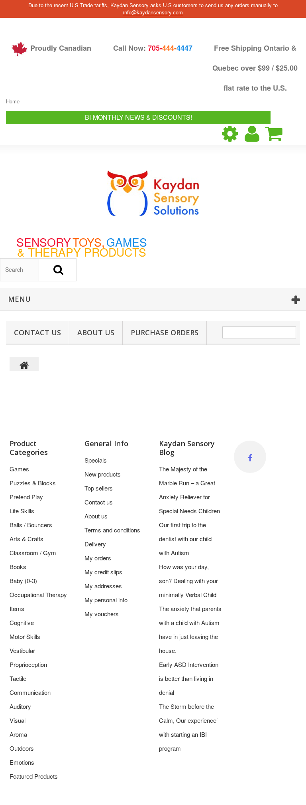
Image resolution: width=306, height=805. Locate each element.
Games (19, 469)
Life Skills (22, 510)
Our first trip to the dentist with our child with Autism (185, 538)
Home (13, 101)
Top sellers (98, 488)
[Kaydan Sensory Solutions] (153, 193)
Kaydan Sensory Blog (187, 448)
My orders (97, 558)
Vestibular (22, 650)
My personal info (106, 599)
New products (102, 474)
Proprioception (28, 664)
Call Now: (152, 48)
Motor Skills (25, 636)
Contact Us (37, 332)
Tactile (18, 678)
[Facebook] (250, 457)
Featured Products (34, 776)
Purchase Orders (164, 332)
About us (95, 332)
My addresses (103, 585)
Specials (95, 460)
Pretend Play (26, 496)
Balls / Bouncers (31, 524)
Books (18, 566)
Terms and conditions (112, 530)
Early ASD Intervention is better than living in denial (188, 678)
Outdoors (22, 748)
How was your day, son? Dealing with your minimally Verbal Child (188, 580)
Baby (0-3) (23, 580)
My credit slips (103, 572)
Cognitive (22, 622)
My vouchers (101, 613)
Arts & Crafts (26, 538)
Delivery (95, 544)
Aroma (18, 734)
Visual (18, 720)
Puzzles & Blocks (33, 483)
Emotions (22, 762)
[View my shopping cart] (280, 133)
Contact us (98, 502)
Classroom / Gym (33, 552)
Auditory (20, 706)
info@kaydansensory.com (153, 12)
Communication (30, 692)
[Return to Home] (24, 364)
